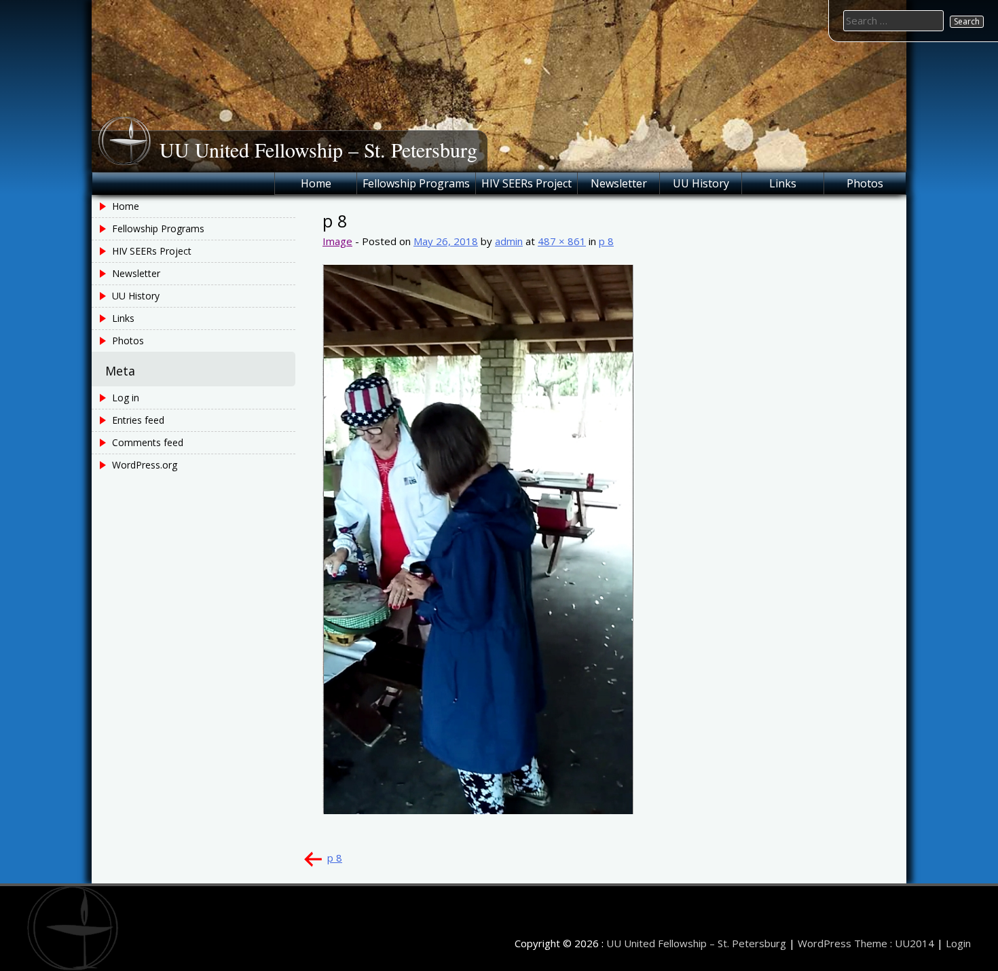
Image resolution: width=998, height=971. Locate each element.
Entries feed (138, 420)
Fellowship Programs (416, 183)
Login (958, 943)
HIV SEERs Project (526, 183)
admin (509, 241)
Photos (865, 183)
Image (337, 241)
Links (782, 183)
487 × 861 (562, 241)
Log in (125, 397)
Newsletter (619, 183)
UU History (701, 183)
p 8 (606, 241)
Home (316, 183)
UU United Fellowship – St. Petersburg (318, 149)
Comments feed (147, 442)
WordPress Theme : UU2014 (866, 943)
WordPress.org (144, 464)
